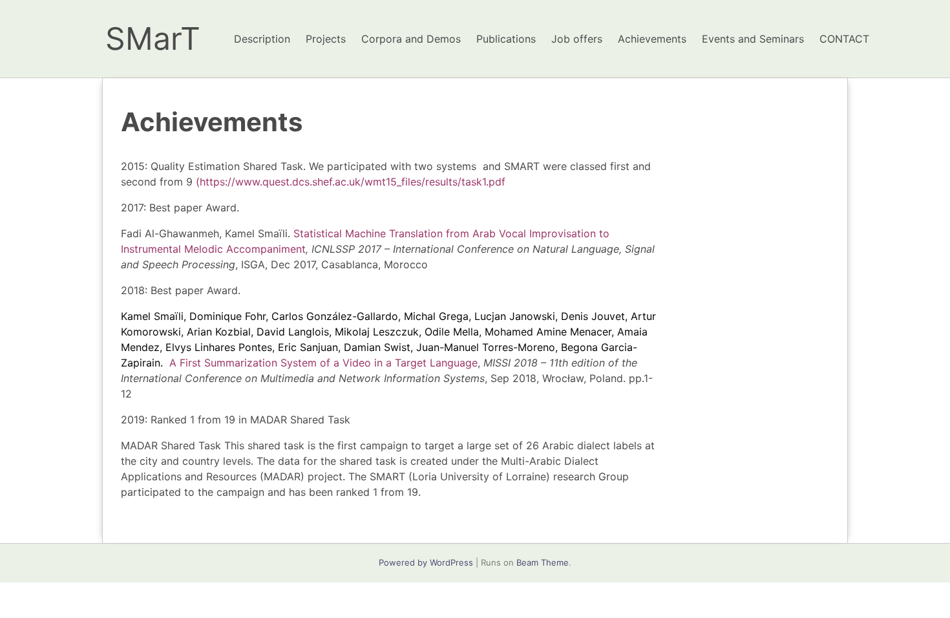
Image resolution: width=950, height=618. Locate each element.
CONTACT (844, 38)
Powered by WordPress (426, 562)
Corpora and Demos (411, 38)
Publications (506, 38)
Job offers (576, 38)
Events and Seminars (753, 38)
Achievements (652, 38)
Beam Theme (542, 562)
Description (262, 38)
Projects (326, 38)
